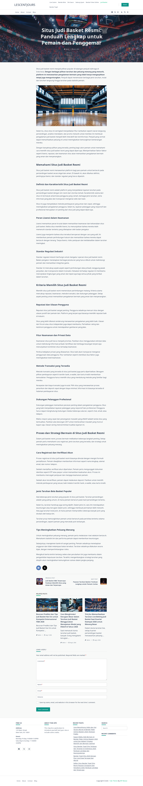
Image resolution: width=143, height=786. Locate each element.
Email (39, 691)
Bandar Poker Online (92, 2)
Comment (41, 661)
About (22, 12)
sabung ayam (79, 2)
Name (39, 684)
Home (17, 12)
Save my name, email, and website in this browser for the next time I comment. (67, 702)
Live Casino (53, 2)
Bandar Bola (62, 2)
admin (67, 49)
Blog (34, 12)
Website (40, 697)
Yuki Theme (114, 781)
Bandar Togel (54, 7)
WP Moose (123, 781)
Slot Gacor (70, 2)
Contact (28, 12)
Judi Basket (103, 2)
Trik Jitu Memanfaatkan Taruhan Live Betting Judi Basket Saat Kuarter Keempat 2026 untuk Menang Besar (95, 619)
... (45, 630)
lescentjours (24, 5)
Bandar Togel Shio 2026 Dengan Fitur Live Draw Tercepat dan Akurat (84, 758)
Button (125, 5)
